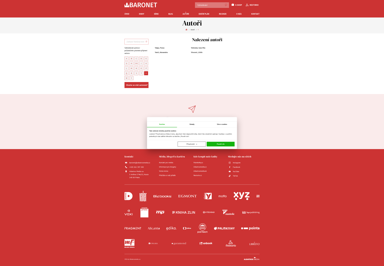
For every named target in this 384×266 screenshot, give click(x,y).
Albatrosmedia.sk (200, 171)
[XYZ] (242, 196)
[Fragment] (133, 228)
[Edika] (171, 228)
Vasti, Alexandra (161, 52)
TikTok (235, 176)
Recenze (222, 14)
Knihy (141, 14)
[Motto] (223, 196)
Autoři (186, 14)
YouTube (236, 171)
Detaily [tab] (192, 124)
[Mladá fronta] (130, 243)
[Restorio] (231, 243)
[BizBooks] (162, 196)
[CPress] (153, 243)
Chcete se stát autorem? (137, 85)
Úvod (126, 14)
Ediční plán (204, 14)
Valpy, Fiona (159, 48)
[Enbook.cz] (206, 243)
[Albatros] (208, 196)
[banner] (140, 4)
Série (156, 14)
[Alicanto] (154, 228)
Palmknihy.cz (198, 162)
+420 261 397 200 (136, 167)
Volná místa (163, 171)
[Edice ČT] (187, 228)
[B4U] (251, 212)
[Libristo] (254, 243)
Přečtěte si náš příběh (167, 175)
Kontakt (255, 14)
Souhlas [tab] (162, 124)
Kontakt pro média (166, 162)
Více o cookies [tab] (222, 124)
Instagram (236, 162)
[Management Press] (160, 212)
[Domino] (129, 196)
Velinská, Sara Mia (198, 48)
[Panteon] (202, 228)
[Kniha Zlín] (183, 212)
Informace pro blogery (167, 167)
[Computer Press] (144, 212)
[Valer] (143, 196)
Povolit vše (220, 144)
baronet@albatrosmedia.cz (139, 162)
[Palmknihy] (224, 228)
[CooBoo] (258, 196)
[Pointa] (250, 228)
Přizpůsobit (190, 144)
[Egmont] (187, 196)
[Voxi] (129, 212)
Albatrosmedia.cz (200, 167)
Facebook (236, 167)
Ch (136, 63)
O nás (239, 14)
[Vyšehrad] (209, 212)
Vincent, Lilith (196, 52)
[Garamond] (179, 243)
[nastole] (228, 212)
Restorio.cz (198, 175)
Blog (170, 14)
